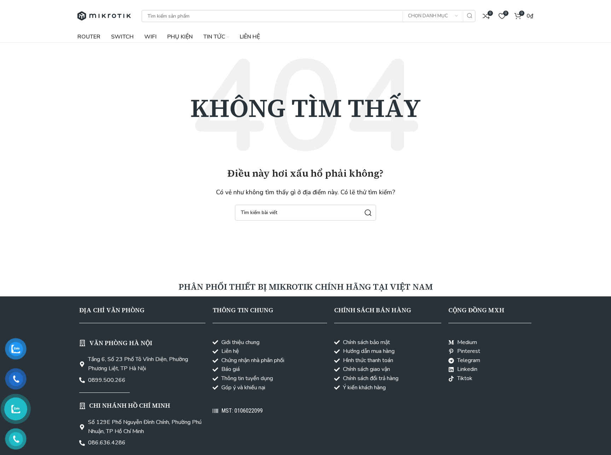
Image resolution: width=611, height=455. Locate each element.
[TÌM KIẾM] (469, 16)
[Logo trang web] (104, 15)
